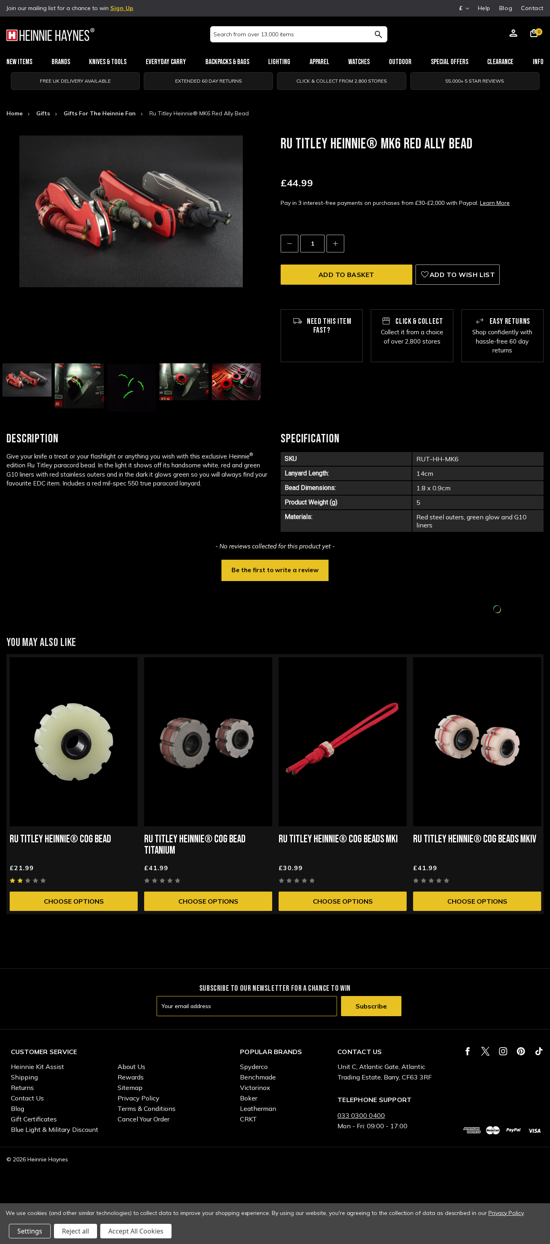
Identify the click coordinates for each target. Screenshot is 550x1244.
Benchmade (258, 1077)
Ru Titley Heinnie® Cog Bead (60, 839)
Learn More (495, 202)
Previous (49, 383)
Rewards (131, 1077)
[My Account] (513, 34)
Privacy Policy (138, 1098)
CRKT (248, 1119)
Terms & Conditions (147, 1108)
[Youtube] (539, 1051)
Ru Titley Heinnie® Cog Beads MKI (338, 839)
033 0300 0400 (361, 1115)
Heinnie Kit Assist (37, 1067)
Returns (22, 1088)
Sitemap (130, 1088)
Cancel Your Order (144, 1119)
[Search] (378, 34)
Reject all (75, 1231)
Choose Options (74, 901)
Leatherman (258, 1108)
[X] (485, 1051)
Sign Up (122, 8)
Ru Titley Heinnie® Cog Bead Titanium (195, 845)
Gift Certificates (34, 1119)
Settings (29, 1231)
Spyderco (254, 1067)
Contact (532, 8)
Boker (248, 1098)
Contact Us (27, 1098)
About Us (131, 1067)
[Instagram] (503, 1051)
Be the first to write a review (275, 570)
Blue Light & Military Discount (54, 1129)
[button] (275, 569)
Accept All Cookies (135, 1231)
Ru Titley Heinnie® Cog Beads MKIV (474, 839)
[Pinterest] (521, 1051)
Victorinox (255, 1088)
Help (484, 8)
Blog (505, 8)
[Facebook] (467, 1051)
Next (213, 383)
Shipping (24, 1077)
